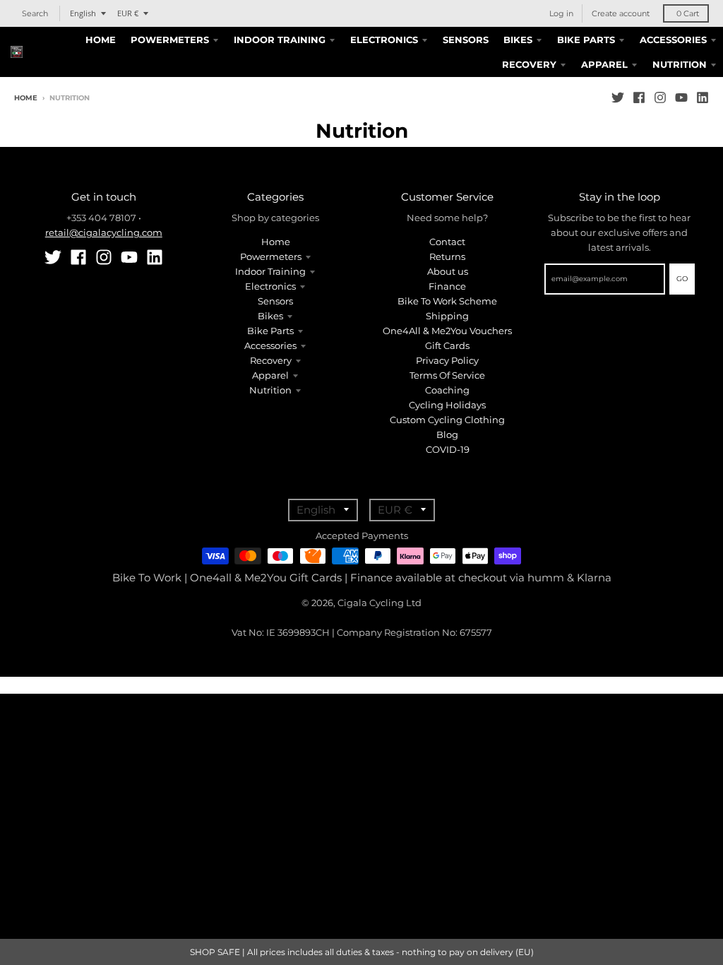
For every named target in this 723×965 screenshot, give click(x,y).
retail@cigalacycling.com (103, 232)
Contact (447, 241)
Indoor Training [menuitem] (279, 39)
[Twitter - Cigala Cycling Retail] (617, 97)
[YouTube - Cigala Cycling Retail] (681, 97)
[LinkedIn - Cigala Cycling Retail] (702, 97)
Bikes (270, 315)
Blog (447, 434)
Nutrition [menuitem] (679, 64)
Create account (621, 13)
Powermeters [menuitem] (170, 39)
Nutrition (270, 390)
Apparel (270, 375)
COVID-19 (448, 449)
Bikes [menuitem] (517, 39)
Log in (561, 13)
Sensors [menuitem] (466, 39)
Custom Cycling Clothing (447, 419)
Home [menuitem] (100, 39)
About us (447, 271)
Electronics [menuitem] (384, 39)
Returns (447, 256)
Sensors (275, 301)
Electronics (270, 286)
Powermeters (270, 256)
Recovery (271, 360)
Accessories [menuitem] (673, 39)
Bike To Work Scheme (447, 301)
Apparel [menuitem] (604, 64)
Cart (687, 13)
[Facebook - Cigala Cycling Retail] (639, 97)
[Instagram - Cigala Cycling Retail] (660, 97)
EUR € (127, 13)
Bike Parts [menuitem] (586, 39)
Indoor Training (270, 271)
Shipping (447, 315)
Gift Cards (447, 345)
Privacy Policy (447, 360)
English (83, 13)
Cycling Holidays (447, 404)
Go (682, 278)
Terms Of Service (447, 375)
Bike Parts (270, 330)
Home (25, 97)
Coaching (447, 390)
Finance (447, 286)
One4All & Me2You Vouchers (447, 330)
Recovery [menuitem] (529, 64)
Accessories (270, 345)
